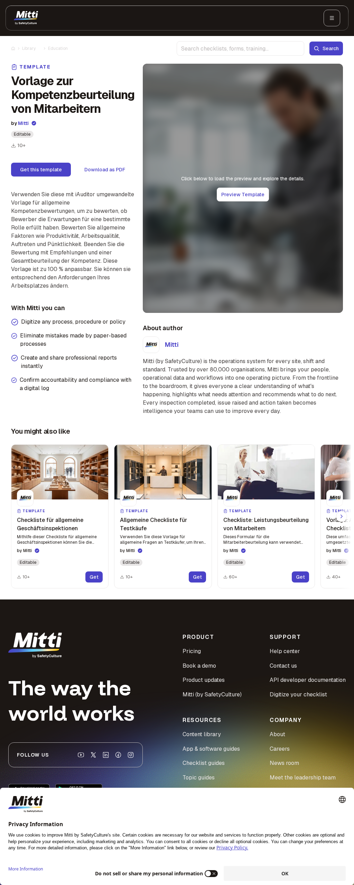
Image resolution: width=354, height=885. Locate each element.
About (277, 734)
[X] (93, 754)
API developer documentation (308, 680)
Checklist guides (204, 763)
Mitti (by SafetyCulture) (212, 694)
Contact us (283, 665)
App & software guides (211, 748)
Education (58, 48)
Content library (202, 734)
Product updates (204, 680)
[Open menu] (332, 18)
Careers (280, 748)
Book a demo (199, 665)
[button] (60, 516)
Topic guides (199, 777)
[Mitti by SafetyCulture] (26, 18)
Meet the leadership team (303, 777)
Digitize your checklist (298, 694)
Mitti (23, 123)
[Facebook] (118, 754)
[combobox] (240, 48)
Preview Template (242, 194)
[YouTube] (80, 754)
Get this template (41, 169)
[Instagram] (130, 754)
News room (284, 763)
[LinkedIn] (105, 754)
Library (29, 48)
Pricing (192, 651)
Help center (285, 651)
